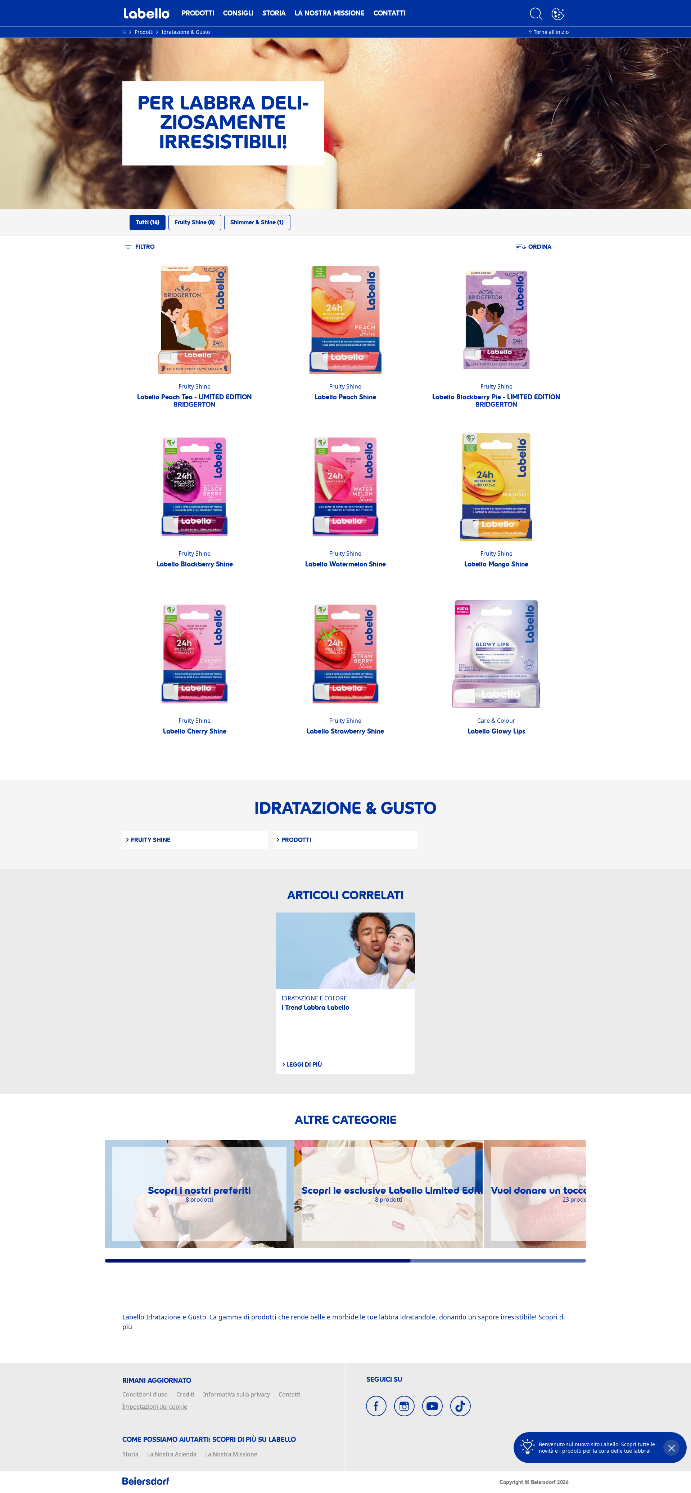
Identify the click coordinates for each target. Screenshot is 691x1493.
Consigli (238, 13)
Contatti (390, 13)
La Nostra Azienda (172, 1454)
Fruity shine (151, 840)
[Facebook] (376, 1406)
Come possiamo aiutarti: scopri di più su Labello (209, 1440)
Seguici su (384, 1380)
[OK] (558, 15)
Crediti (185, 1394)
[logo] (146, 15)
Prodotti (198, 13)
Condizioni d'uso (145, 1394)
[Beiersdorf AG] (145, 1482)
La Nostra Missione (330, 13)
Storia (274, 13)
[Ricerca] (536, 15)
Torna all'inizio (551, 31)
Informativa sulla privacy (236, 1394)
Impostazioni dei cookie (154, 1407)
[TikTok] (460, 1406)
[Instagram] (404, 1406)
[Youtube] (432, 1406)
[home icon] (125, 31)
